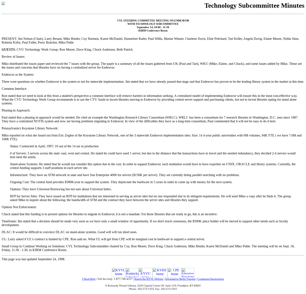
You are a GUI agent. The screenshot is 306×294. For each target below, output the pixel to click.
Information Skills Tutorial (180, 278)
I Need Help (89, 278)
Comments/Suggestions (210, 278)
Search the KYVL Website (148, 278)
